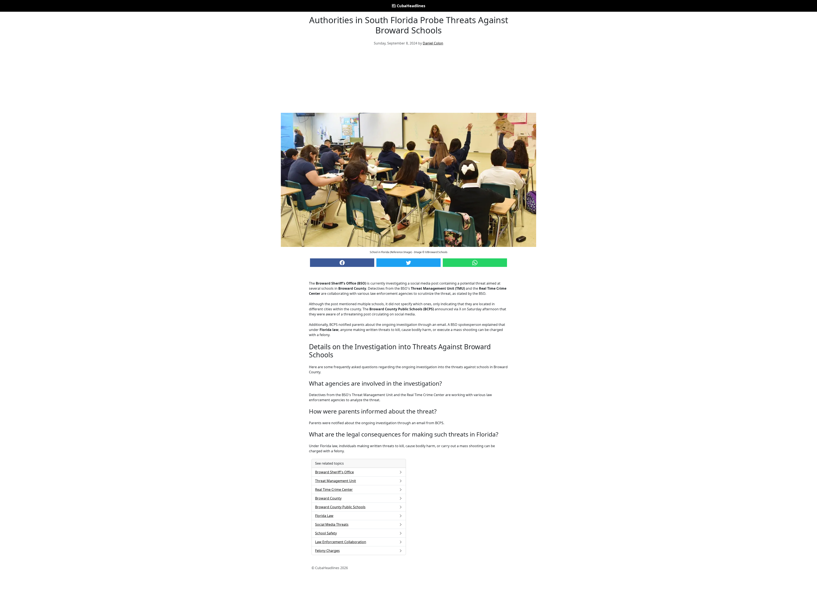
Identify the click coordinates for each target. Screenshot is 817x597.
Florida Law (324, 515)
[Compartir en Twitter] (408, 262)
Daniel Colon (433, 43)
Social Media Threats (332, 524)
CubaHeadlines (410, 5)
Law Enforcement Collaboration (340, 542)
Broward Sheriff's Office (334, 472)
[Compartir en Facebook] (342, 262)
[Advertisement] (408, 81)
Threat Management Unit (335, 480)
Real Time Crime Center (334, 489)
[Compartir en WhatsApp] (475, 262)
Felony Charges (327, 550)
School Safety (326, 533)
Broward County (328, 498)
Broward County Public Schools (340, 507)
